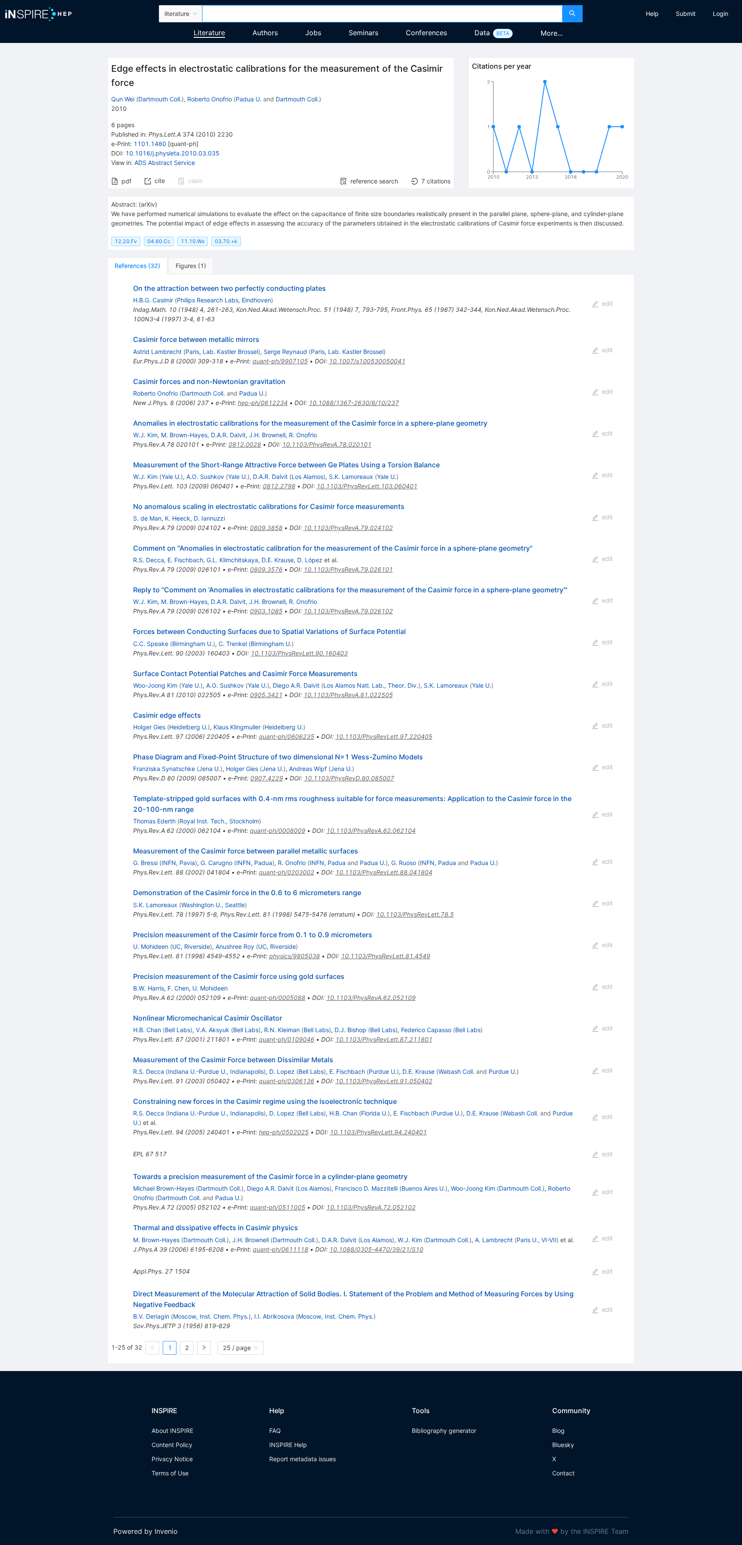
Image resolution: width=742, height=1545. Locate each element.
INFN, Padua (254, 862)
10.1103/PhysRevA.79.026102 (348, 611)
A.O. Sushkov (205, 476)
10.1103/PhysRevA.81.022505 (348, 694)
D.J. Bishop (350, 1029)
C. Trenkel (233, 643)
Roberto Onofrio (209, 99)
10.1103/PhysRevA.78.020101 (326, 444)
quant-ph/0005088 (277, 997)
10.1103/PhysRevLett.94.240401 (378, 1132)
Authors (265, 32)
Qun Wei (122, 99)
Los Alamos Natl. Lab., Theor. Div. (370, 685)
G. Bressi (145, 862)
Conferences (426, 32)
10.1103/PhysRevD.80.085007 (349, 778)
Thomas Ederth (154, 821)
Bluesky (563, 1444)
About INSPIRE (172, 1430)
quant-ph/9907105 (280, 361)
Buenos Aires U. (423, 1188)
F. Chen (178, 988)
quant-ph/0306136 (286, 1081)
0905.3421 (266, 694)
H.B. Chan (147, 1029)
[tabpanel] (371, 819)
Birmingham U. (192, 643)
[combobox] (382, 13)
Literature (209, 32)
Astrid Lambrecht (157, 351)
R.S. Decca (148, 560)
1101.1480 (150, 143)
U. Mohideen (150, 946)
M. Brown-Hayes (184, 435)
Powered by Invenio (145, 1531)
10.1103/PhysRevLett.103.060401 (366, 486)
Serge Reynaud (285, 351)
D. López (309, 560)
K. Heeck (177, 518)
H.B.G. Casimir (153, 300)
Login (720, 13)
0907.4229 (266, 778)
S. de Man (147, 518)
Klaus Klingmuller (237, 727)
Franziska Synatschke (164, 768)
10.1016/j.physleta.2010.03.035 (172, 153)
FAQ (275, 1430)
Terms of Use (170, 1473)
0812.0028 (244, 444)
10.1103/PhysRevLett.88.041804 (383, 872)
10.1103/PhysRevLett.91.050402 (383, 1081)
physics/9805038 (294, 956)
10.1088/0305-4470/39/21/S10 (376, 1249)
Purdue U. (383, 1071)
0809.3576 (266, 569)
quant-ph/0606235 (286, 736)
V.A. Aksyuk (212, 1029)
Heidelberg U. (188, 727)
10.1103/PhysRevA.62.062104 (371, 830)
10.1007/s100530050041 (367, 361)
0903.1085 (266, 611)
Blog (558, 1430)
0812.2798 (279, 486)
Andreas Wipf (308, 768)
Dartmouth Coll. (160, 99)
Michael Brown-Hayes (163, 1188)
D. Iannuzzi (209, 518)
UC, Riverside (191, 946)
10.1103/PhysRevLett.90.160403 (299, 653)
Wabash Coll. (456, 1071)
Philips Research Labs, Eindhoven (224, 300)
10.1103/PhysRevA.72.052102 (371, 1207)
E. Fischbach (185, 560)
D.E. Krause (278, 560)
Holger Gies (149, 727)
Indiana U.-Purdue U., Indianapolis (216, 1071)
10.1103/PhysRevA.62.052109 (371, 997)
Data (482, 32)
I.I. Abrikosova (274, 1316)
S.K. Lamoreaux (351, 476)
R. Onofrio (303, 435)
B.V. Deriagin (151, 1316)
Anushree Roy (235, 946)
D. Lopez (282, 1071)
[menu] (663, 13)
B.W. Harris (148, 988)
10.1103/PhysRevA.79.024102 (348, 527)
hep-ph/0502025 (284, 1132)
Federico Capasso (426, 1029)
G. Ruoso (403, 862)
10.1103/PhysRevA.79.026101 (348, 569)
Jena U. (209, 768)
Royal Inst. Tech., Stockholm (219, 821)
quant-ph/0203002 (286, 872)
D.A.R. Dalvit (228, 435)
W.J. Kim (145, 435)
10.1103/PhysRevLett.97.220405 (383, 736)
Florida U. (374, 1113)
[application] (551, 131)
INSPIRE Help (288, 1444)
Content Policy (172, 1444)
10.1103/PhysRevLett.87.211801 (383, 1039)
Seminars (363, 32)
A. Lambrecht (494, 1239)
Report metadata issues (302, 1459)
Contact (563, 1473)
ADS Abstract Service (164, 162)
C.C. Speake (150, 643)
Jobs (313, 32)
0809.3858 (266, 527)
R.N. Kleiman (282, 1029)
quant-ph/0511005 (277, 1207)
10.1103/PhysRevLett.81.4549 (385, 956)
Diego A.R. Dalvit (296, 685)
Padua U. (249, 99)
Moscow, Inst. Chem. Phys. (211, 1316)
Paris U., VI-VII (536, 1239)
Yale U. (171, 476)
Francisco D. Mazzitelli (366, 1188)
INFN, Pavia (178, 862)
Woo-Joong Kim (155, 685)
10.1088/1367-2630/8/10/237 (354, 402)
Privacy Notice (172, 1459)
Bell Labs (177, 1029)
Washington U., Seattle (213, 904)
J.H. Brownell (267, 435)
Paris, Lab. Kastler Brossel (222, 351)
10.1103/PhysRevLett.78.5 (415, 914)
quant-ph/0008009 (277, 830)
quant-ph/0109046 (286, 1039)
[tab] (137, 266)
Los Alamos (307, 476)
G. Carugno (216, 862)
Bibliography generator (444, 1430)
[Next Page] (204, 1348)
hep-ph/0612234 (263, 402)
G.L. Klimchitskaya (232, 560)
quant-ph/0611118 (280, 1249)
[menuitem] (652, 13)
